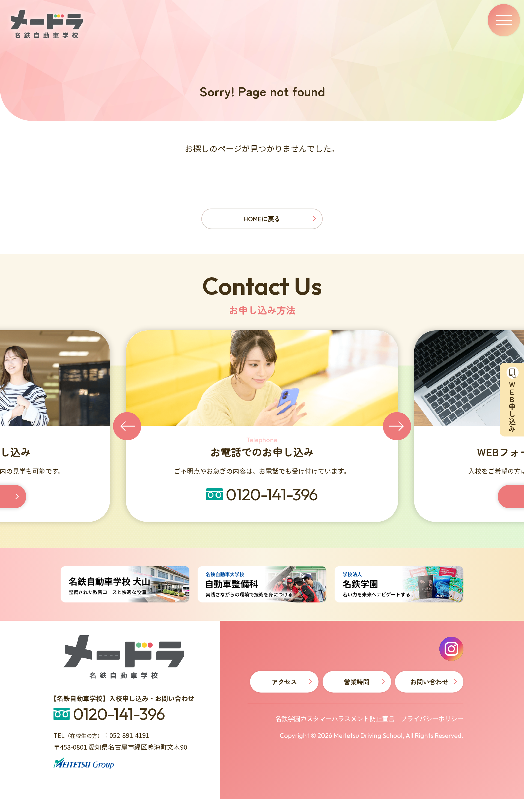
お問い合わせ (429, 681)
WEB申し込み (318, 496)
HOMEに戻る (262, 218)
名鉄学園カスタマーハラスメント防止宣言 (335, 718)
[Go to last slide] (127, 426)
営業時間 (356, 681)
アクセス (284, 681)
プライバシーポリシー (432, 718)
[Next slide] (397, 426)
